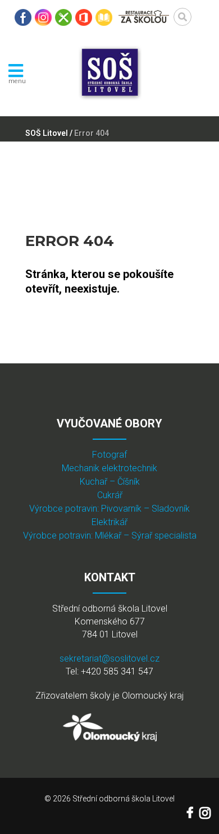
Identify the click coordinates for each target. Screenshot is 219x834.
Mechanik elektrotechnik (109, 468)
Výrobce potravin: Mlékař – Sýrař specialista (110, 535)
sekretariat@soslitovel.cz (109, 658)
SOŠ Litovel (46, 133)
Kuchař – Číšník (110, 481)
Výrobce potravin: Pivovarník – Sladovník (109, 508)
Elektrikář (109, 522)
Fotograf (109, 454)
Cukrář (109, 495)
